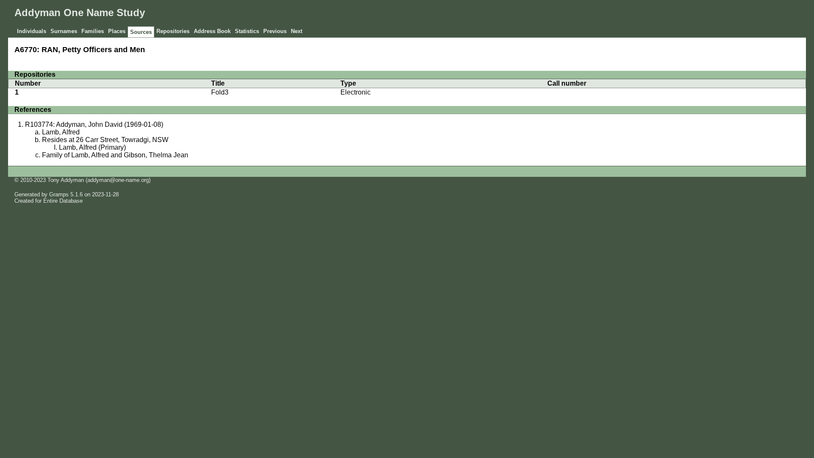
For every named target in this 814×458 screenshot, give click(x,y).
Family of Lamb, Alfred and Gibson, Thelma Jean (115, 155)
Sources (141, 32)
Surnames (63, 31)
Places (116, 31)
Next (296, 31)
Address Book (212, 31)
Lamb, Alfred (61, 132)
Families (92, 31)
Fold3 (220, 92)
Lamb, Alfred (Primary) (92, 147)
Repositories (173, 31)
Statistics (247, 31)
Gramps (59, 194)
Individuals (31, 31)
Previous (275, 31)
